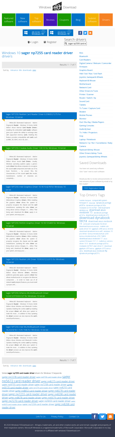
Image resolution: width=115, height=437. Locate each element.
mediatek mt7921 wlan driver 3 (91, 246)
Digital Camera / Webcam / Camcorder (95, 63)
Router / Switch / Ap (87, 98)
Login (35, 42)
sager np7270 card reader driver (20, 400)
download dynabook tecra (94, 219)
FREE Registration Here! (93, 188)
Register (52, 42)
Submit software (92, 20)
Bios (81, 53)
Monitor (82, 118)
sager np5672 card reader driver (36, 378)
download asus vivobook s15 (97, 215)
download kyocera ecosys (89, 226)
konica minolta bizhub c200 (98, 234)
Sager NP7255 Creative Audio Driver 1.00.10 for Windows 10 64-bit (36, 148)
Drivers (106, 19)
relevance (14, 70)
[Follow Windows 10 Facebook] (80, 33)
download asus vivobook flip (95, 251)
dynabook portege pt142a (96, 205)
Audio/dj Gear (85, 129)
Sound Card (84, 101)
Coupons (64, 19)
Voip (81, 136)
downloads (27, 70)
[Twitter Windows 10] (102, 416)
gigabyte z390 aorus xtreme (102, 229)
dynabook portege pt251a (98, 243)
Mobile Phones (85, 115)
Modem (82, 112)
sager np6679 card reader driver (58, 397)
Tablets (82, 105)
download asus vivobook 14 (95, 222)
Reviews (50, 19)
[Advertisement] (39, 92)
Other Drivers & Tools (88, 91)
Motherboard (85, 84)
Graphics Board (85, 70)
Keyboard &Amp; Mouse (89, 149)
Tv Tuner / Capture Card (89, 108)
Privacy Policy (57, 416)
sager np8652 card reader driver (31, 390)
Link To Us (40, 416)
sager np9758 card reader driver (49, 377)
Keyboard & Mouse (87, 80)
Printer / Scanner (86, 94)
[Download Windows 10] (57, 6)
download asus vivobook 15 (92, 211)
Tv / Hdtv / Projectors (88, 132)
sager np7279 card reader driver (41, 388)
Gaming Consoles (86, 125)
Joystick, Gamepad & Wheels (91, 77)
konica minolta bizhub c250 (90, 236)
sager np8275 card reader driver (58, 381)
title (20, 70)
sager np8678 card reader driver (25, 397)
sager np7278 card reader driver (19, 376)
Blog (78, 19)
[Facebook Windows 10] (94, 416)
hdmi (104, 236)
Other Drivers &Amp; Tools (90, 153)
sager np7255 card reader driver (27, 394)
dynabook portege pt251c (89, 253)
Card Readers (85, 60)
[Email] (110, 416)
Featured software (8, 20)
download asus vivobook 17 (91, 238)
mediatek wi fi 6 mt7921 (88, 208)
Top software (36, 20)
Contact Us (74, 416)
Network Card (85, 87)
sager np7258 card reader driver (50, 384)
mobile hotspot (85, 200)
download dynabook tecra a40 (91, 231)
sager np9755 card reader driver (18, 384)
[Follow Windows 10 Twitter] (85, 33)
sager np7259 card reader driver (38, 404)
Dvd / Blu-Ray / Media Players (91, 122)
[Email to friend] (90, 33)
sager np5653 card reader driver (55, 400)
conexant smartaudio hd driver (95, 224)
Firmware (83, 66)
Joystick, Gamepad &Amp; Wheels (93, 156)
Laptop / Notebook (87, 139)
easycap (92, 203)
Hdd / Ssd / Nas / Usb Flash (90, 73)
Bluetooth (83, 56)
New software (22, 20)
